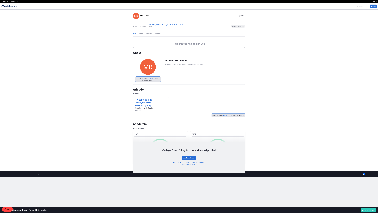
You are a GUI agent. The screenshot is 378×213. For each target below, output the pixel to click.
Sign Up (373, 6)
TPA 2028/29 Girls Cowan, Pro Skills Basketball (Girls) (167, 25)
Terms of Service (371, 174)
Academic (157, 34)
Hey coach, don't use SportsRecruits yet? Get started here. (189, 163)
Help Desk (16, 1)
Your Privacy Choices (356, 174)
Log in (151, 78)
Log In (375, 1)
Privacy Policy (332, 174)
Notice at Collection (343, 174)
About (141, 34)
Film (134, 34)
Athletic (149, 34)
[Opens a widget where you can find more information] (7, 209)
